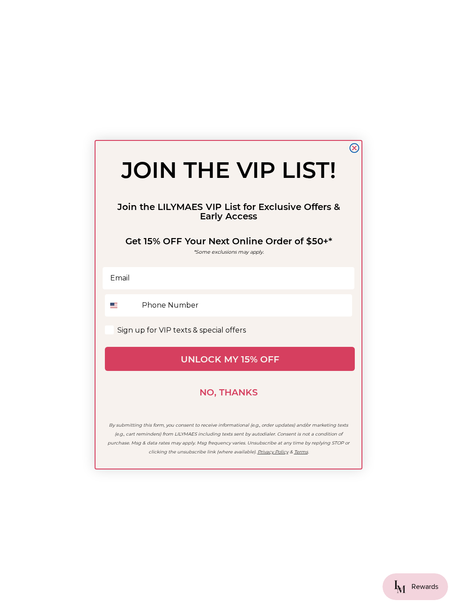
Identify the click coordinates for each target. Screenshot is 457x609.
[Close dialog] (354, 148)
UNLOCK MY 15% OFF (230, 359)
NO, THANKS (228, 392)
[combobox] (121, 305)
